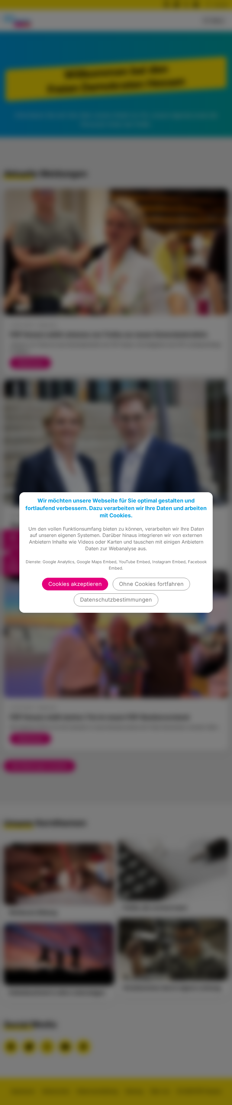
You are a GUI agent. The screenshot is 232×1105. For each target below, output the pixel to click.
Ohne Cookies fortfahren (151, 584)
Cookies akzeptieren (75, 584)
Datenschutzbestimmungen (116, 599)
